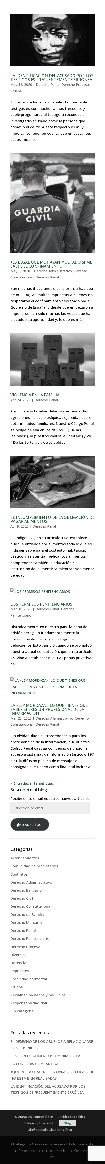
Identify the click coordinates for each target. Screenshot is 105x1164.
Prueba (16, 91)
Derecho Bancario (26, 890)
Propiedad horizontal (28, 978)
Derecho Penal (47, 84)
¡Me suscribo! (29, 824)
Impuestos (19, 970)
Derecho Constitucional (30, 906)
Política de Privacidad (38, 1123)
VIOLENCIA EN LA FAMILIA (34, 395)
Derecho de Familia (27, 914)
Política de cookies (72, 1117)
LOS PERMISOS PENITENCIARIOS (41, 604)
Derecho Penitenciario (29, 938)
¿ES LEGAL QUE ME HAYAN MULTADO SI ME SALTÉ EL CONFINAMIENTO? (51, 264)
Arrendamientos (24, 857)
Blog (67, 1123)
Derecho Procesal (75, 84)
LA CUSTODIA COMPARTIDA (34, 1063)
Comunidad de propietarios (34, 866)
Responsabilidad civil (28, 1002)
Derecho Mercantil (26, 922)
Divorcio (17, 954)
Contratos (19, 874)
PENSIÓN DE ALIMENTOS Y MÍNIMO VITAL (46, 1055)
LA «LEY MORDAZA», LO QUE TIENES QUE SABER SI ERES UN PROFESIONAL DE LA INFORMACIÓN (49, 709)
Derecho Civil (21, 898)
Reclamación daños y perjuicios (38, 994)
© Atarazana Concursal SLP (34, 1117)
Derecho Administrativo (53, 271)
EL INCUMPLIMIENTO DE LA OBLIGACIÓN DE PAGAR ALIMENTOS (52, 519)
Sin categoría (22, 1011)
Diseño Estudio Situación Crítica (50, 1130)
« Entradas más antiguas (32, 783)
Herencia (18, 962)
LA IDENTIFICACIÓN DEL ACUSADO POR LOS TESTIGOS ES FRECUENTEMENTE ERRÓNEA (51, 77)
